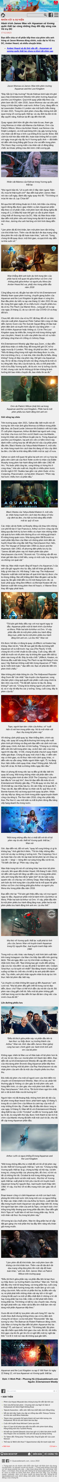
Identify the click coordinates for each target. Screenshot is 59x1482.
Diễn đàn (37, 1454)
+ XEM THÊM (7, 1397)
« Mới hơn (6, 1446)
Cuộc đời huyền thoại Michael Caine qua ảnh (21, 1423)
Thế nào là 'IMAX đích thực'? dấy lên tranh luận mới (29, 1442)
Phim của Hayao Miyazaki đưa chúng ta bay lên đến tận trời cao (28, 1402)
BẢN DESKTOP (10, 1454)
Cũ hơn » (53, 1446)
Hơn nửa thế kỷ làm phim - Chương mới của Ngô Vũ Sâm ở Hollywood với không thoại (27, 1406)
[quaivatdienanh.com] (29, 11)
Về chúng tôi (51, 1454)
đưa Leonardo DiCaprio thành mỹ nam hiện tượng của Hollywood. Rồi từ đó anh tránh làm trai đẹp (28, 1419)
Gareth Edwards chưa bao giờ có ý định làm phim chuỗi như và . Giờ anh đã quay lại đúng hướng (30, 1433)
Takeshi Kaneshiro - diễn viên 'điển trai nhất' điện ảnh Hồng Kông (29, 1410)
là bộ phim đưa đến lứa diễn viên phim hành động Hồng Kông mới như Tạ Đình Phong (28, 1428)
